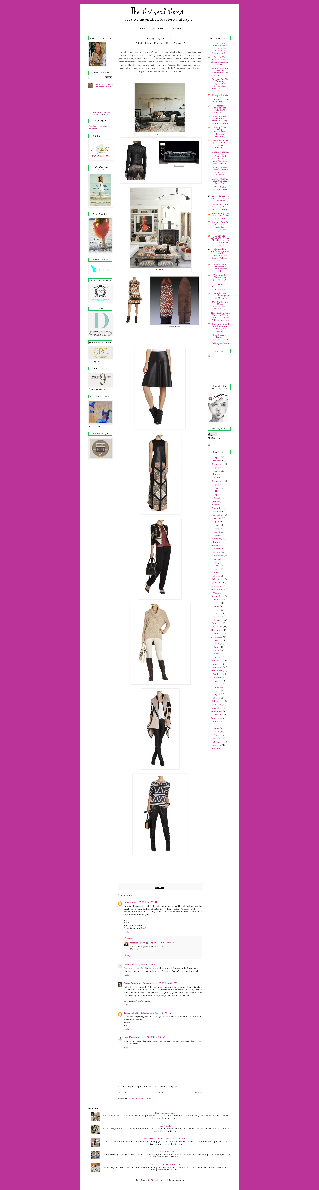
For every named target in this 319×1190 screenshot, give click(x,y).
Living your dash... (220, 329)
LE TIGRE (166, 1126)
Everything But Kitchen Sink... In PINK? (166, 1139)
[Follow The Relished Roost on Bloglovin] (218, 421)
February (217, 538)
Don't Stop (220, 183)
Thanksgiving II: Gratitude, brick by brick (220, 242)
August (217, 518)
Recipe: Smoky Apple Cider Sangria (220, 172)
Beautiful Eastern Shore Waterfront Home (220, 62)
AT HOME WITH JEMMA (220, 117)
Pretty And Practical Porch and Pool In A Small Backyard (220, 159)
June (217, 488)
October (217, 461)
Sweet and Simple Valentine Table (220, 122)
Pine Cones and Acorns (220, 69)
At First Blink (157, 1180)
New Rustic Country (166, 1113)
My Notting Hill (220, 213)
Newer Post (124, 1092)
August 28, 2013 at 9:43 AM (153, 1037)
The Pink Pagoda (220, 313)
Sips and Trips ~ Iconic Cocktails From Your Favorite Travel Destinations (220, 284)
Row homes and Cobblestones (220, 325)
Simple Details (220, 222)
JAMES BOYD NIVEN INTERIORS (220, 145)
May (217, 491)
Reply (126, 932)
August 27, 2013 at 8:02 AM (162, 943)
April (217, 457)
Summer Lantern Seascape (220, 199)
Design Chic (220, 57)
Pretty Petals (220, 167)
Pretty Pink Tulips (220, 128)
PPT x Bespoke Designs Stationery (220, 134)
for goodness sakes (220, 190)
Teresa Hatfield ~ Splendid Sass (139, 1013)
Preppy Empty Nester (220, 96)
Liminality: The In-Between (220, 74)
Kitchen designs (97, 112)
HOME (143, 28)
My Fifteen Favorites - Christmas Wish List (220, 228)
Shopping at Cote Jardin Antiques (220, 208)
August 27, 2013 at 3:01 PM (164, 983)
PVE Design (220, 187)
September (217, 464)
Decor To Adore (220, 196)
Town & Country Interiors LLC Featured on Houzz (104, 85)
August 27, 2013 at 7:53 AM (144, 902)
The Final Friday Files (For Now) (220, 100)
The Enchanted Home (220, 303)
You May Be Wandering (220, 276)
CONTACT (175, 28)
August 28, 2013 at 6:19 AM (167, 1013)
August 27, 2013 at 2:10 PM (142, 964)
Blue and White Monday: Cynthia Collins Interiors (220, 317)
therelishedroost (137, 943)
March (217, 498)
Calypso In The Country (220, 80)
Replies (130, 938)
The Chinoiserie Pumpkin (166, 1164)
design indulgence (220, 107)
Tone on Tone (220, 204)
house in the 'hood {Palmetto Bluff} (220, 258)
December (217, 505)
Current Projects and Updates (220, 296)
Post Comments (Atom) (141, 1098)
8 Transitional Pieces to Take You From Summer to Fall (220, 49)
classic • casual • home (220, 153)
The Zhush (220, 43)
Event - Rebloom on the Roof (220, 217)
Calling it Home (220, 343)
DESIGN (158, 28)
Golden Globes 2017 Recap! (220, 307)
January (217, 474)
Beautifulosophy (131, 1037)
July (217, 467)
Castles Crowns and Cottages (137, 983)
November (217, 477)
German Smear (166, 1152)
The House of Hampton (220, 336)
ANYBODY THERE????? (220, 111)
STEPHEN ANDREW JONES (220, 237)
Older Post (197, 1092)
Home (160, 1092)
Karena (127, 902)
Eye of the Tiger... (220, 339)
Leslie (126, 964)
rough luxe (220, 293)
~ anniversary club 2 (220, 270)
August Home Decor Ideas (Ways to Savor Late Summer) (220, 87)
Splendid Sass (220, 140)
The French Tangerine (220, 265)
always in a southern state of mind (220, 251)
